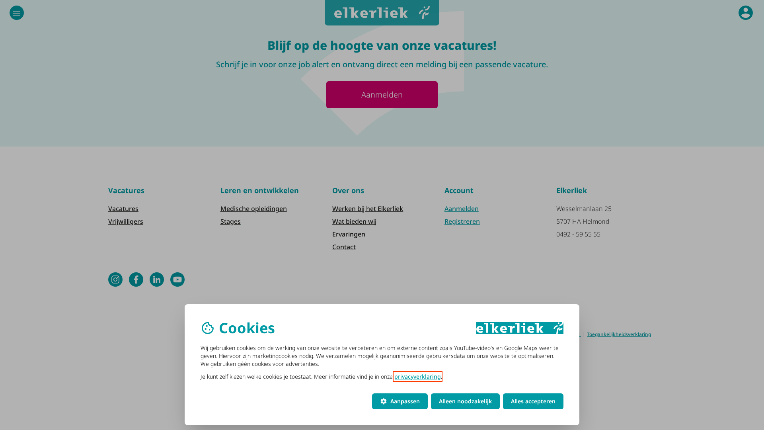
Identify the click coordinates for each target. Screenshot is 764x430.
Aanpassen (400, 401)
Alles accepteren (533, 401)
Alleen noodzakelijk (465, 401)
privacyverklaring (417, 376)
